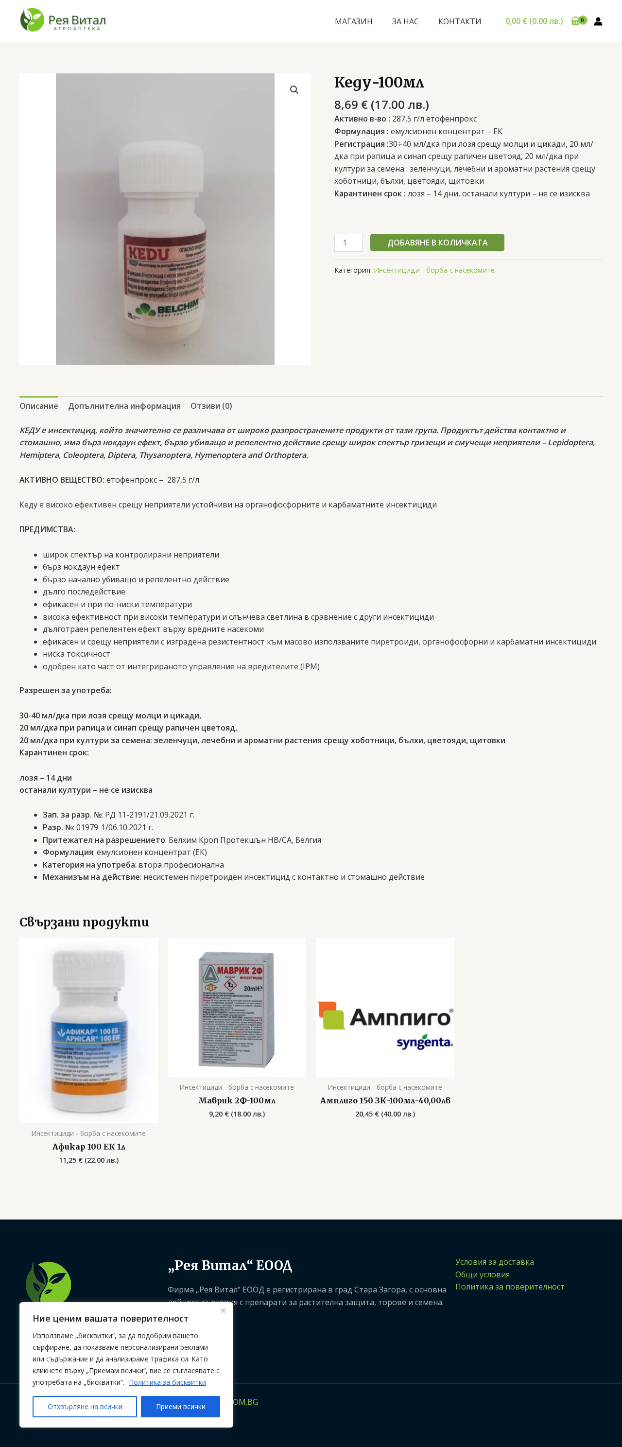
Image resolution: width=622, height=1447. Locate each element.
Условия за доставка (494, 1261)
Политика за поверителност (510, 1286)
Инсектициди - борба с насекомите (434, 270)
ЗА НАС (405, 21)
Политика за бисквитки (167, 1382)
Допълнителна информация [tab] (124, 406)
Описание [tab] (38, 406)
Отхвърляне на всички (85, 1406)
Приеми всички (181, 1406)
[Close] (223, 1310)
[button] (294, 90)
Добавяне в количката (437, 242)
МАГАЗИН (354, 21)
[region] (126, 1365)
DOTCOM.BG (234, 1401)
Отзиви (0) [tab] (211, 406)
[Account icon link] (598, 21)
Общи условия (482, 1274)
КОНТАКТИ (460, 21)
